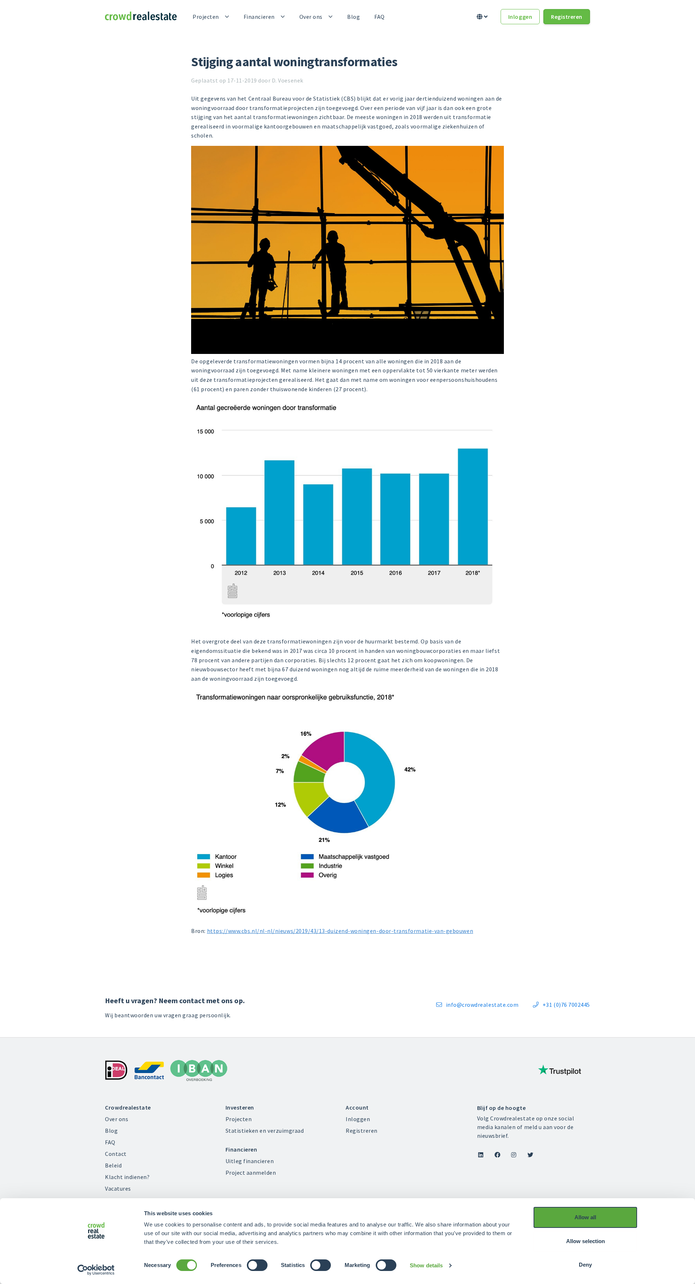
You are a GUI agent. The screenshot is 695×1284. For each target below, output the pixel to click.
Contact (116, 1153)
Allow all (585, 1217)
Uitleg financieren (250, 1161)
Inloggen (520, 16)
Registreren (566, 16)
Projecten (206, 16)
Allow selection (585, 1241)
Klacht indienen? (127, 1176)
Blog (353, 16)
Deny (585, 1265)
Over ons (311, 16)
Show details (426, 1265)
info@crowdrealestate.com (477, 1004)
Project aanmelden (251, 1172)
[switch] (257, 1265)
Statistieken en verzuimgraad (265, 1130)
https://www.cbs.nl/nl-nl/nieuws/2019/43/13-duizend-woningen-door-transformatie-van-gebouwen (340, 930)
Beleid (113, 1165)
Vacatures (118, 1188)
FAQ (379, 16)
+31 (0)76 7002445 (561, 1004)
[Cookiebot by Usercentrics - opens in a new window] (96, 1269)
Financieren (259, 16)
